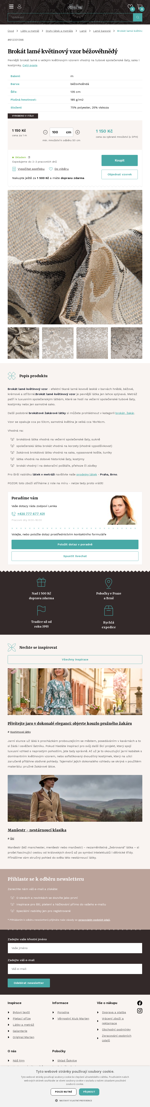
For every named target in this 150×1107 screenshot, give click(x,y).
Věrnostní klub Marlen (73, 1018)
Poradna (63, 1012)
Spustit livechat (75, 556)
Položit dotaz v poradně (75, 544)
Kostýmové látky (20, 731)
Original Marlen (23, 1037)
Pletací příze (22, 1018)
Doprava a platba (114, 1012)
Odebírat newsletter (29, 983)
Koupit (120, 160)
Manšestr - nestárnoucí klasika (37, 830)
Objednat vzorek (120, 174)
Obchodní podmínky (116, 1029)
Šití (12, 838)
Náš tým (19, 1060)
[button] (21, 157)
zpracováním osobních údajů (94, 920)
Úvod (11, 30)
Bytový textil (21, 1012)
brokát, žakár (124, 413)
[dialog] (75, 1086)
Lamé (83, 30)
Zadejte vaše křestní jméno (27, 939)
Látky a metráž (29, 30)
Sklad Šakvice (67, 1060)
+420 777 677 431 (31, 514)
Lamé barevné (102, 30)
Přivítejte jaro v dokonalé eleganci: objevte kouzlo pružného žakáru (70, 723)
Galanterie (20, 1031)
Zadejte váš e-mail (21, 960)
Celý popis (29, 65)
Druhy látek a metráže (59, 30)
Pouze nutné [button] (63, 1091)
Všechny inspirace (75, 659)
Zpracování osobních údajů (116, 1038)
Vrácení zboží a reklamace (113, 1021)
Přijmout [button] (89, 1091)
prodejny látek (86, 474)
